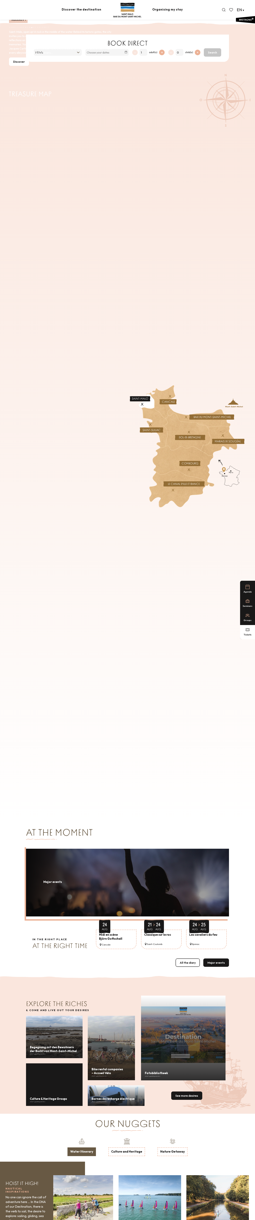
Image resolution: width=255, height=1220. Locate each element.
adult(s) (153, 52)
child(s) (189, 52)
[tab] (81, 1147)
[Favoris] (231, 10)
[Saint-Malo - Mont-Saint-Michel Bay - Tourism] (127, 10)
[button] (224, 10)
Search (212, 52)
